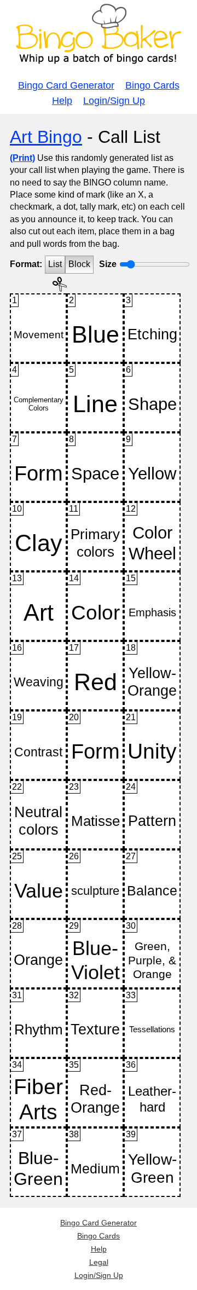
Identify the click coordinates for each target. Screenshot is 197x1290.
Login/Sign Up (114, 100)
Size (108, 264)
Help (62, 100)
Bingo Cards (152, 85)
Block (79, 264)
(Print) (22, 158)
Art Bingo (46, 137)
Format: (26, 264)
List (55, 264)
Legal (98, 1262)
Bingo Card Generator (66, 85)
